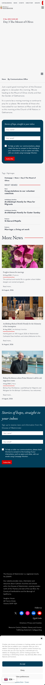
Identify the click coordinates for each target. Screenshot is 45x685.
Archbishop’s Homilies (20, 329)
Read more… (7, 286)
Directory (23, 623)
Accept (22, 664)
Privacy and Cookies (34, 623)
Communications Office (19, 79)
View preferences (22, 677)
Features (16, 275)
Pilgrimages (10, 173)
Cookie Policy (19, 682)
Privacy (27, 682)
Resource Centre (15, 627)
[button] (41, 638)
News (4, 79)
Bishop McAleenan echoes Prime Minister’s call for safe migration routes (22, 379)
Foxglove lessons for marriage (13, 272)
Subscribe (9, 159)
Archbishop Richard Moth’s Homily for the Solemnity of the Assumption (22, 325)
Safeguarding (37, 630)
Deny (23, 670)
